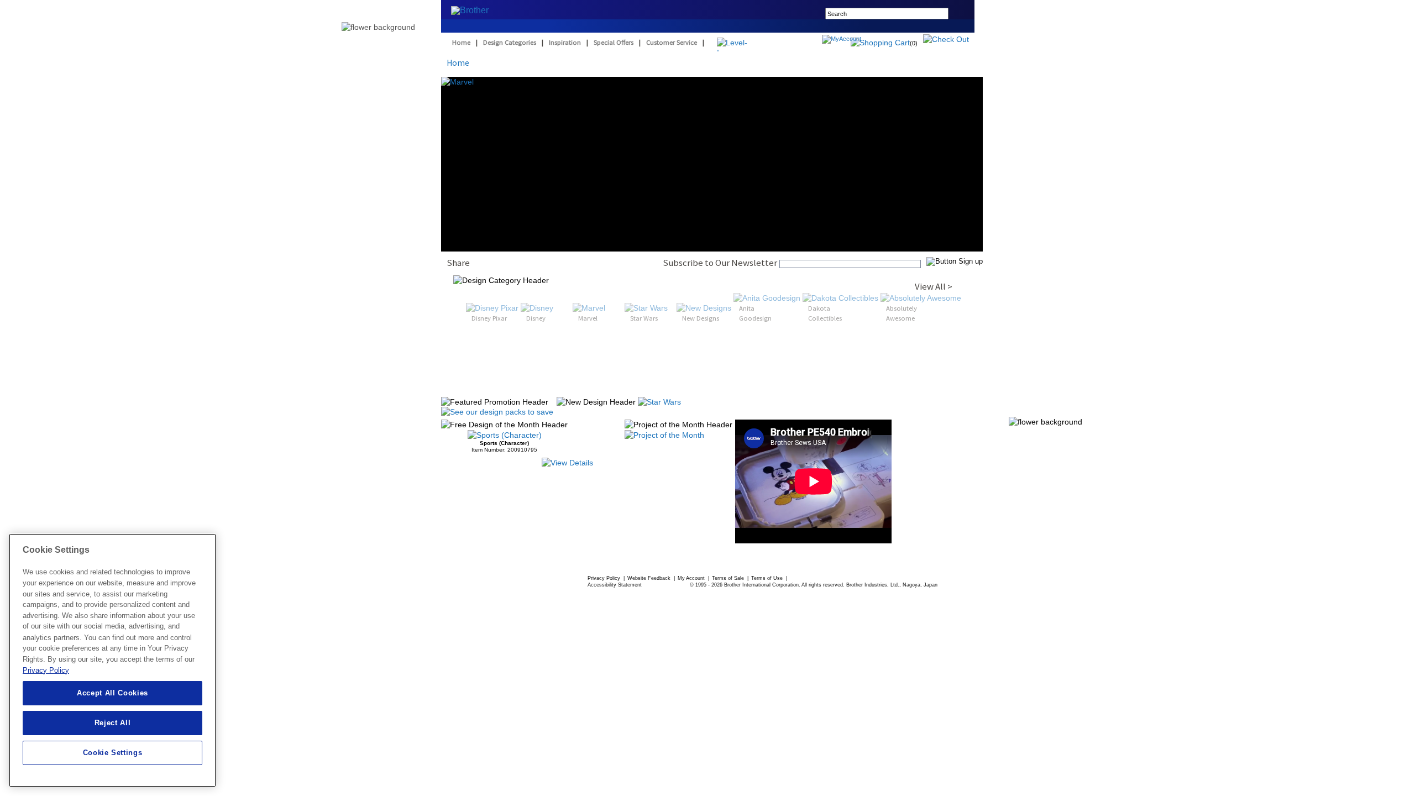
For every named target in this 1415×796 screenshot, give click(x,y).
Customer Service (671, 42)
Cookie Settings (113, 752)
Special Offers (613, 42)
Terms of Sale (729, 578)
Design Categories (509, 42)
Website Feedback (649, 578)
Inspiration (565, 42)
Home (461, 42)
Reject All (113, 723)
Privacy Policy (605, 578)
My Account (692, 578)
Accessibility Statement (615, 585)
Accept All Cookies (112, 693)
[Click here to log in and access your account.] (868, 40)
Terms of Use (767, 578)
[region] (112, 660)
